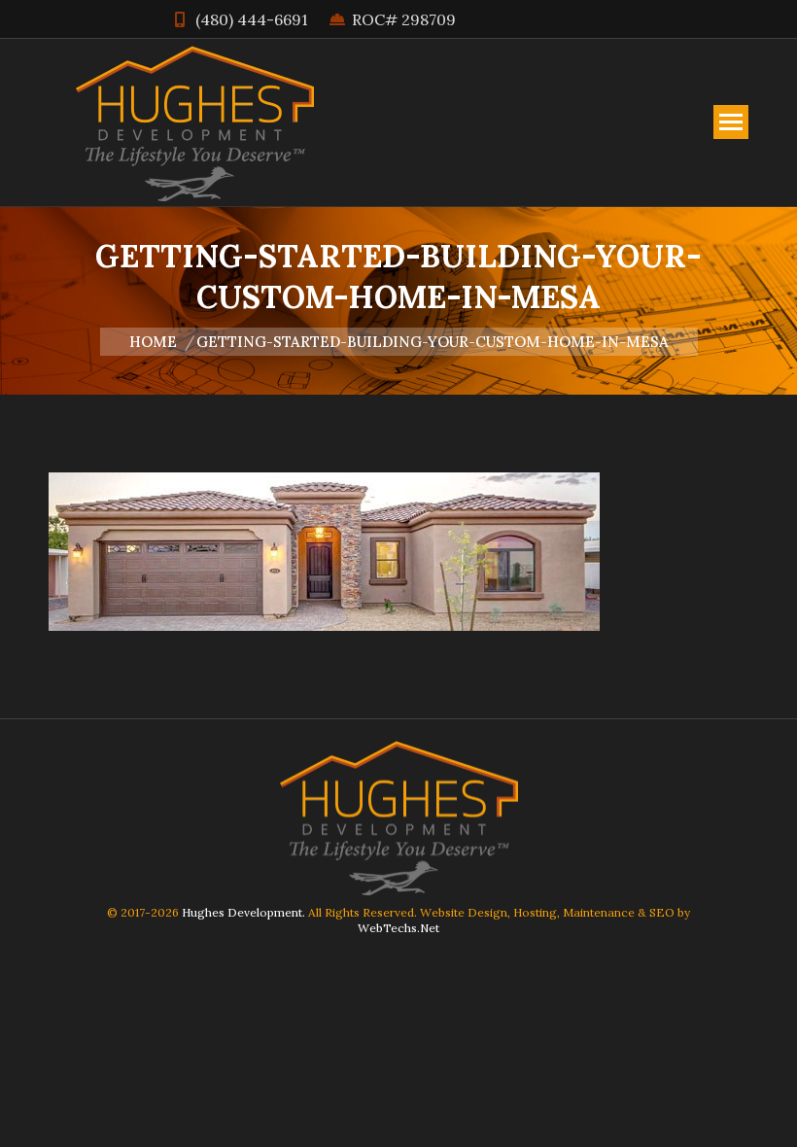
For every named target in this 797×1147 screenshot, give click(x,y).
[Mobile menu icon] (730, 122)
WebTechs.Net (398, 928)
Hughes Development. (243, 912)
